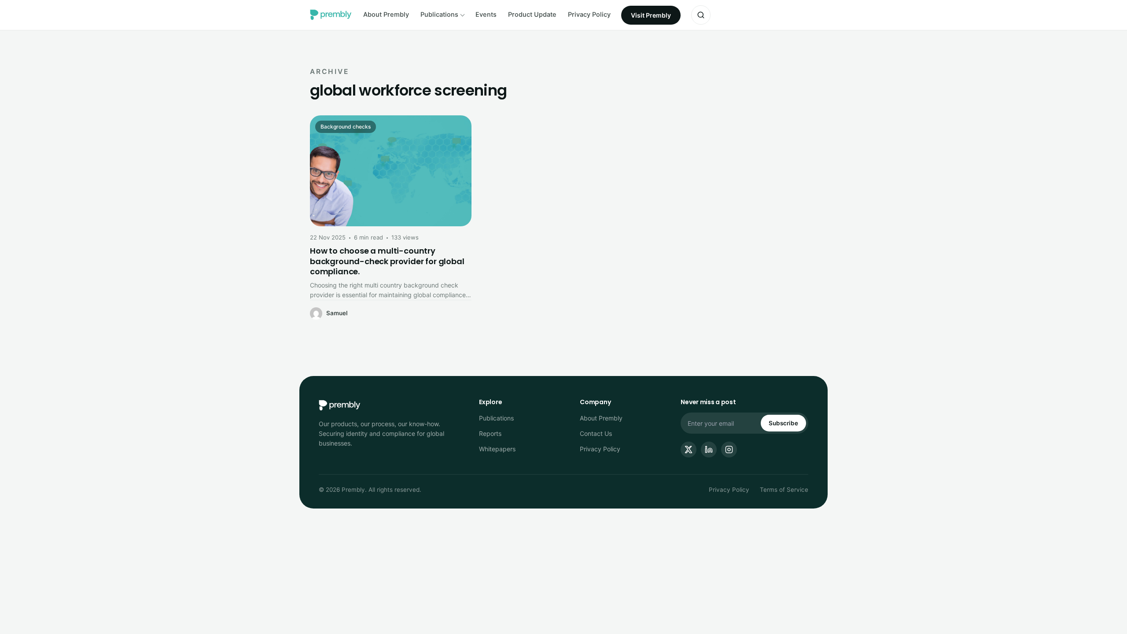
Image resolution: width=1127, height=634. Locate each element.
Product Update (532, 14)
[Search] (701, 15)
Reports (490, 433)
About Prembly (386, 14)
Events (486, 14)
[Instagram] (729, 449)
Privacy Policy (589, 14)
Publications (439, 14)
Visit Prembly (651, 15)
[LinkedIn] (709, 449)
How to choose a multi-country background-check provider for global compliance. (387, 261)
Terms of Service (784, 489)
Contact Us (596, 433)
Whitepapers (497, 449)
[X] (688, 449)
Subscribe (783, 423)
